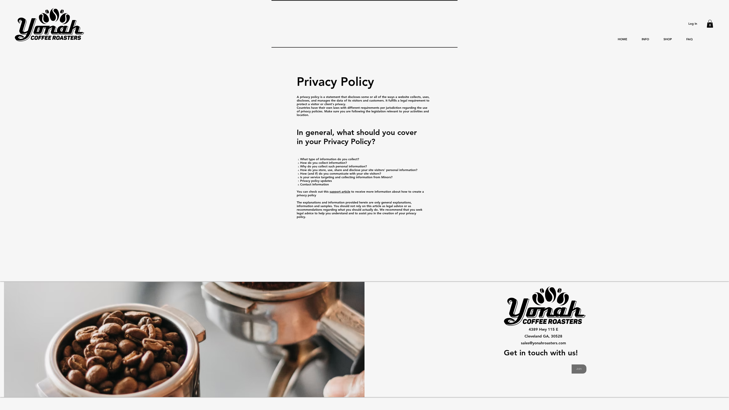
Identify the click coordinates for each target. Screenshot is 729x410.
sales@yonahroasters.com (543, 343)
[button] (710, 24)
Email (509, 361)
